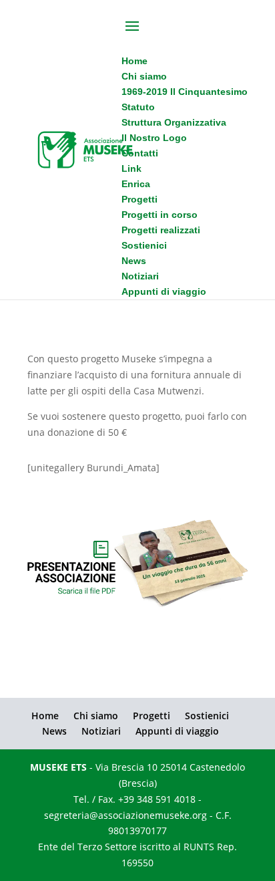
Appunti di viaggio (177, 731)
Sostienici (207, 715)
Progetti (151, 715)
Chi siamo (95, 715)
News (54, 731)
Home (45, 715)
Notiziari (101, 731)
